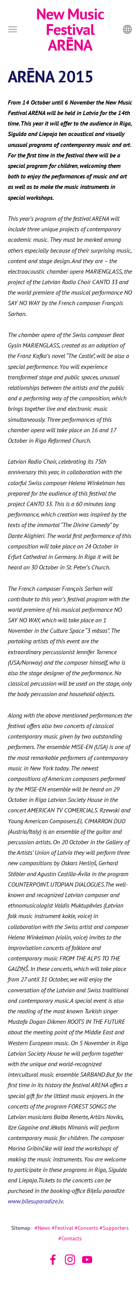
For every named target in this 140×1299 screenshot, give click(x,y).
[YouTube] (87, 1259)
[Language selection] (127, 29)
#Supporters (114, 1227)
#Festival (62, 1227)
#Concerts (86, 1227)
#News (42, 1227)
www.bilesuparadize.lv (35, 1201)
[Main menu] (12, 29)
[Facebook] (53, 1259)
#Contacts (70, 1238)
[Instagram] (70, 1259)
